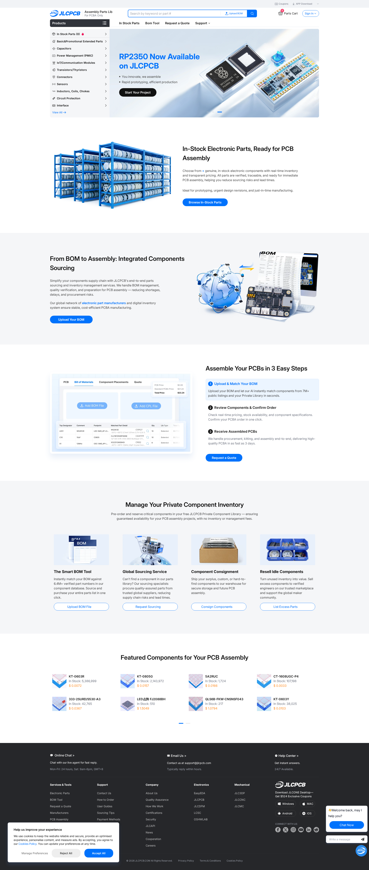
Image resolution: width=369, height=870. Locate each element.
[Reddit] (316, 830)
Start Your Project (138, 92)
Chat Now (347, 825)
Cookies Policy (235, 860)
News (149, 832)
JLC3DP (239, 793)
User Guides (104, 806)
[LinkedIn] (308, 830)
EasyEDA (199, 793)
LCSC (197, 812)
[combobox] (174, 13)
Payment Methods (108, 819)
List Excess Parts (285, 607)
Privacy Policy (186, 860)
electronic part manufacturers (104, 303)
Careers (150, 845)
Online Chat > (65, 755)
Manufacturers (59, 812)
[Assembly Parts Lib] (65, 13)
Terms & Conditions (210, 860)
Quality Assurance (157, 799)
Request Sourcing (148, 607)
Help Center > (288, 756)
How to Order (105, 799)
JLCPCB (199, 799)
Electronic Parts (60, 793)
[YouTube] (301, 830)
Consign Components (216, 607)
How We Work (154, 806)
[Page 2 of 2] (188, 723)
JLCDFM (199, 806)
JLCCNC (239, 799)
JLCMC (239, 806)
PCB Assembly (59, 819)
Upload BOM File (79, 607)
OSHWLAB (201, 819)
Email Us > (178, 756)
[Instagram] (293, 830)
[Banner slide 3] (214, 73)
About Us (151, 793)
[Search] (252, 13)
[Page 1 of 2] (181, 723)
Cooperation (153, 839)
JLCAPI (150, 825)
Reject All (66, 853)
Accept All (99, 853)
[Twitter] (285, 830)
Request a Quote (60, 806)
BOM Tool (56, 799)
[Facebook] (278, 830)
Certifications (154, 812)
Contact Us (104, 793)
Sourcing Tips (105, 812)
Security (151, 819)
